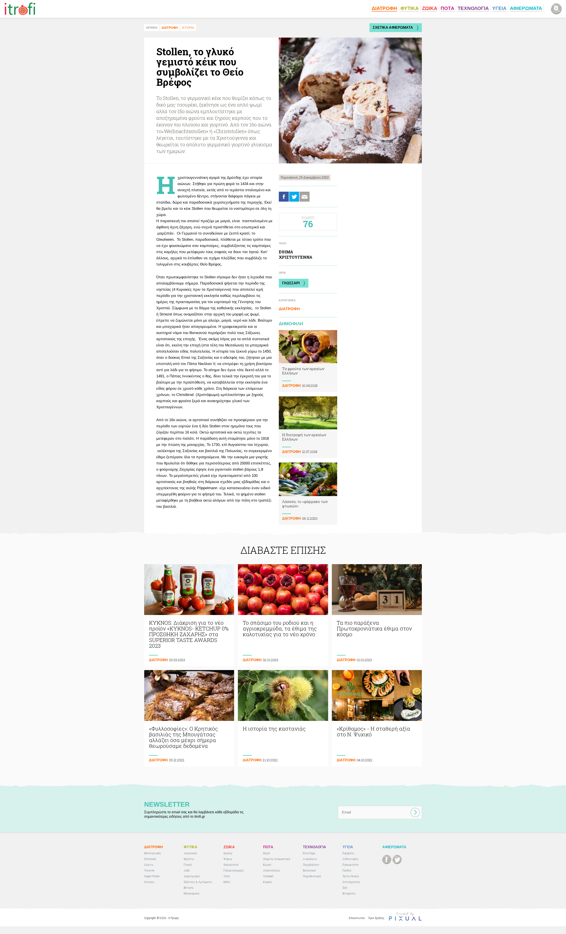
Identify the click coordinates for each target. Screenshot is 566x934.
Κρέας (228, 853)
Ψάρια (228, 859)
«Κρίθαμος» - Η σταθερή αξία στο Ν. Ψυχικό (377, 718)
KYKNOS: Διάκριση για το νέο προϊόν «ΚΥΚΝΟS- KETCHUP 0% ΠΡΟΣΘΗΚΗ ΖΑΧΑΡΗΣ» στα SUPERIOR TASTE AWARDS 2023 (189, 615)
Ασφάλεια (310, 859)
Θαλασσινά (231, 865)
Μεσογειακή (152, 853)
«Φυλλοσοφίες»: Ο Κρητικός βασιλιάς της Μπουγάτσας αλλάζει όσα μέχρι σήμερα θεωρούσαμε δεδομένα (189, 718)
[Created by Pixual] (405, 916)
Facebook (284, 197)
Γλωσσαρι (291, 283)
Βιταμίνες (349, 893)
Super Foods (152, 876)
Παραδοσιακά (312, 876)
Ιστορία (149, 882)
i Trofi (20, 8)
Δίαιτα (148, 865)
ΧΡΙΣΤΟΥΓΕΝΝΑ (295, 257)
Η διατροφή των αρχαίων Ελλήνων (308, 427)
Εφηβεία (348, 853)
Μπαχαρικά (191, 893)
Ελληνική (150, 859)
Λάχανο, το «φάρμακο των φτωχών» (308, 493)
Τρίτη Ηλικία (350, 876)
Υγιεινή (149, 870)
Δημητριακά (192, 876)
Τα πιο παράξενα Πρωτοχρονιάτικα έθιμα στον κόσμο (377, 615)
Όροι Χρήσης (376, 918)
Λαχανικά (190, 853)
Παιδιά (346, 870)
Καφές (267, 882)
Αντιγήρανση (351, 882)
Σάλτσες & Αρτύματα (198, 882)
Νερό (266, 853)
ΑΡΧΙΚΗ (151, 27)
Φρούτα (189, 859)
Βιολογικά (309, 870)
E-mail (305, 197)
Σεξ (344, 888)
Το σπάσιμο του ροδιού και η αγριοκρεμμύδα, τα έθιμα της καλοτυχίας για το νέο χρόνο (283, 615)
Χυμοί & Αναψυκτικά (276, 859)
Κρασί (267, 865)
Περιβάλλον (311, 865)
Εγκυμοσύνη (350, 865)
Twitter (294, 197)
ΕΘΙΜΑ (286, 251)
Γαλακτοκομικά (233, 870)
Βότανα (188, 888)
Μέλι (227, 882)
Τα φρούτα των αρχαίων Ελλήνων (308, 361)
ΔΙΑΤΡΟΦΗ (170, 27)
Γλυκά (188, 865)
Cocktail (268, 876)
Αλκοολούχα (271, 870)
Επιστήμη (309, 853)
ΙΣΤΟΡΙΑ (188, 27)
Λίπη (227, 876)
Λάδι (187, 870)
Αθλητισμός (350, 859)
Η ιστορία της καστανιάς (283, 718)
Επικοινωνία (357, 918)
